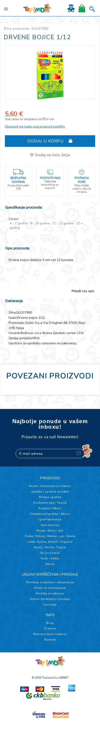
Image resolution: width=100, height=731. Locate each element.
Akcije (50, 564)
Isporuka (50, 604)
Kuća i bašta (50, 558)
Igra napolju (50, 525)
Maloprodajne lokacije (50, 634)
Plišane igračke (50, 497)
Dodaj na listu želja (52, 155)
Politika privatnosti (50, 593)
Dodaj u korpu (46, 141)
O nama (50, 628)
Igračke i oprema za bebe (50, 491)
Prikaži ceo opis (83, 291)
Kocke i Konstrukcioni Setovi (50, 486)
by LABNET (61, 677)
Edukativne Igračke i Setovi (50, 514)
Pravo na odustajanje (50, 588)
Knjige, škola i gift (50, 530)
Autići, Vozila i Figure (50, 547)
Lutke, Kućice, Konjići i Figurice (50, 542)
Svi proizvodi (50, 553)
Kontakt (50, 639)
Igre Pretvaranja (49, 519)
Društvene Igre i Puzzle (50, 503)
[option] (50, 73)
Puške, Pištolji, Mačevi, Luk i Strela (50, 536)
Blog (49, 623)
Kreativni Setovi (50, 508)
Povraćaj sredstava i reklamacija (50, 582)
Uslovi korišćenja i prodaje (50, 599)
